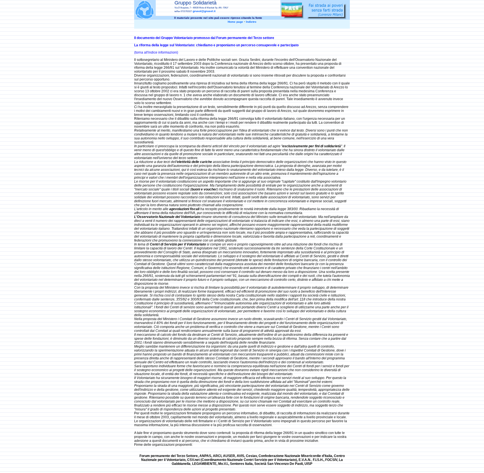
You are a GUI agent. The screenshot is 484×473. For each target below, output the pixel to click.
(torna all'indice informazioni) (156, 52)
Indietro (251, 21)
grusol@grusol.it (204, 11)
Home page (235, 21)
